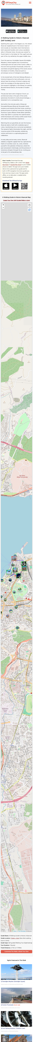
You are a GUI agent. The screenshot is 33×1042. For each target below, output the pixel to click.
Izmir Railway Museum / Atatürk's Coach (13, 1028)
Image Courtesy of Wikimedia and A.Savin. (10, 1008)
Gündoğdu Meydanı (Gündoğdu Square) (13, 982)
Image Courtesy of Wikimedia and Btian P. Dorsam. (12, 155)
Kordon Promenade (7, 1005)
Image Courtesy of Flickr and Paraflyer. (9, 1031)
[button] (8, 572)
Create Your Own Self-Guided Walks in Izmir (16, 200)
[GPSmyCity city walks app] (11, 3)
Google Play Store (15, 165)
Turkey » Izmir (15, 938)
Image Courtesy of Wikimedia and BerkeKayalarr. (12, 984)
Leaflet (14, 931)
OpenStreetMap (22, 931)
